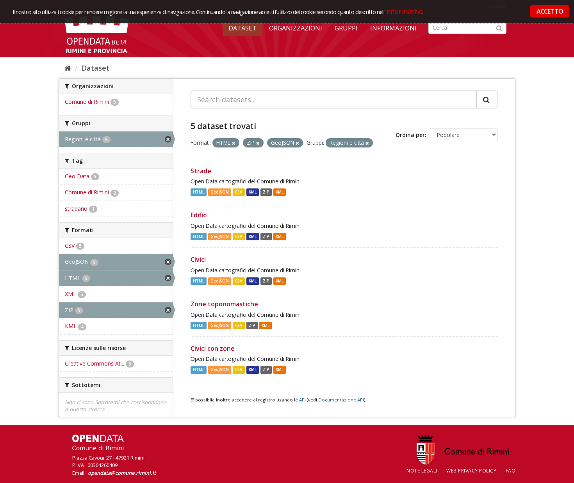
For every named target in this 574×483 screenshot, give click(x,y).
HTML (198, 192)
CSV (238, 192)
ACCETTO (550, 11)
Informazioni (393, 28)
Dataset (242, 28)
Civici (198, 259)
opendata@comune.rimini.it (122, 472)
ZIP (266, 192)
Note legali (421, 470)
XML (279, 192)
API (302, 400)
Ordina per (410, 135)
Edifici (199, 215)
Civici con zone (213, 348)
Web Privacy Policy (471, 470)
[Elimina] (233, 143)
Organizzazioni (295, 28)
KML (253, 192)
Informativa (404, 11)
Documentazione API (341, 400)
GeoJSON (219, 192)
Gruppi (346, 28)
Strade (201, 171)
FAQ (511, 470)
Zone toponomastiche (224, 304)
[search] (486, 99)
